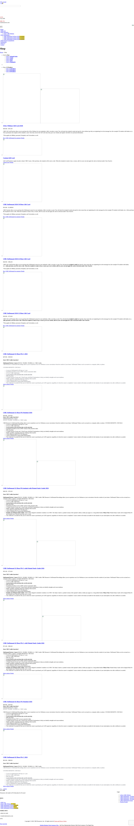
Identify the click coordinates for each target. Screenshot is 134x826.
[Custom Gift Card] (68, 147)
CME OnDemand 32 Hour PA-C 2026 (15, 354)
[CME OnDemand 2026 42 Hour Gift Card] (68, 237)
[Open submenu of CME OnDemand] (9, 35)
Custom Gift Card (9, 158)
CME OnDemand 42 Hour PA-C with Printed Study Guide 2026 (23, 643)
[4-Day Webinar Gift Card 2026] (68, 98)
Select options (6, 384)
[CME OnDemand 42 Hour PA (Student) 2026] (68, 686)
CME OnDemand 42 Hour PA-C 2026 (15, 757)
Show (11, 68)
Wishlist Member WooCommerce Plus (49, 825)
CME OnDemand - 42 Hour (127, 797)
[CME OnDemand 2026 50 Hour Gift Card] (68, 182)
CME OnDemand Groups (126, 800)
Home (1, 52)
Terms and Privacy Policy (60, 821)
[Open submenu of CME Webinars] (8, 32)
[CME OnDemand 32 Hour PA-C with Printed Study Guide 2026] (68, 542)
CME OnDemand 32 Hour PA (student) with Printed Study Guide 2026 (26, 488)
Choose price (6, 162)
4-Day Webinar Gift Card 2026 (13, 126)
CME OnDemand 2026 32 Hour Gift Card (16, 313)
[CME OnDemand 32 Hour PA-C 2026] (68, 339)
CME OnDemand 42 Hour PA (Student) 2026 (17, 701)
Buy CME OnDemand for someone (12, 138)
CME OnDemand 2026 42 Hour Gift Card (16, 259)
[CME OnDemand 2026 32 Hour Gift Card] (68, 291)
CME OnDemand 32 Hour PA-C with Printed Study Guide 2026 (23, 568)
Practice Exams (124, 802)
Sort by (12, 56)
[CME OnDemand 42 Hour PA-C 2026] (68, 742)
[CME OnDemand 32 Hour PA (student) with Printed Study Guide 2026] (68, 462)
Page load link (3, 824)
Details (22, 138)
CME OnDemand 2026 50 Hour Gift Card (16, 204)
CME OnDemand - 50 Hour (127, 799)
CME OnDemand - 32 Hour (127, 796)
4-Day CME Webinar (125, 795)
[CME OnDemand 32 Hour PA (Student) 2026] (68, 397)
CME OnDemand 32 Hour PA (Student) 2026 (17, 412)
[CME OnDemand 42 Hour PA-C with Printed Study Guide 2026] (68, 620)
